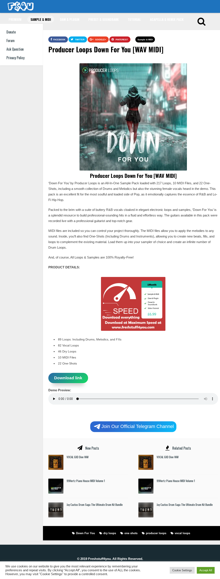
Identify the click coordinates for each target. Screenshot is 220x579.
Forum (10, 40)
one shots (131, 533)
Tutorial (134, 19)
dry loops (109, 533)
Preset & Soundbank (103, 19)
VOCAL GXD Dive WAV (78, 457)
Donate (11, 32)
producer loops (156, 533)
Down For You (85, 533)
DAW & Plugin (69, 19)
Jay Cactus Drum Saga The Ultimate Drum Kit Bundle (95, 504)
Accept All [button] (205, 570)
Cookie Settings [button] (182, 570)
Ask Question (15, 49)
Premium (15, 19)
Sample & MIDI (41, 19)
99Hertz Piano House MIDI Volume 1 (86, 481)
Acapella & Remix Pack (166, 19)
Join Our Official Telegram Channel (137, 426)
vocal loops (182, 533)
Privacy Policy (15, 57)
